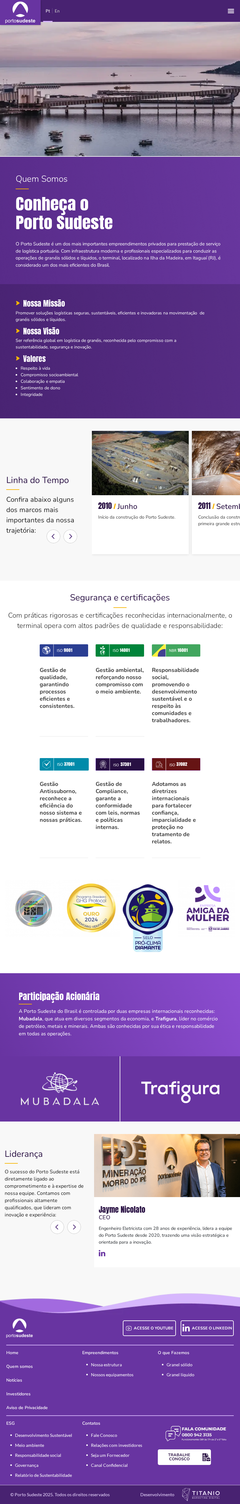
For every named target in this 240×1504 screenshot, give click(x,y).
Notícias (14, 1380)
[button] (231, 11)
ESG (10, 1423)
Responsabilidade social (38, 1455)
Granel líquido (180, 1374)
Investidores (18, 1394)
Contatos (91, 1423)
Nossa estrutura (106, 1364)
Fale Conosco (104, 1435)
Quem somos (19, 1366)
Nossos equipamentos (112, 1374)
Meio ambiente (29, 1445)
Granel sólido (179, 1364)
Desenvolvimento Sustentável (43, 1435)
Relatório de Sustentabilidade (43, 1475)
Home (12, 1353)
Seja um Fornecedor (110, 1455)
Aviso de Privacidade (27, 1408)
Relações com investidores (116, 1445)
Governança (26, 1465)
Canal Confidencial (109, 1465)
